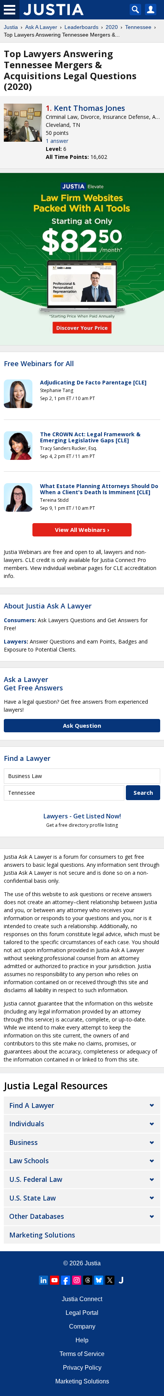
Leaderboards (81, 27)
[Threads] (87, 1280)
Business (23, 1142)
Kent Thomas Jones (89, 108)
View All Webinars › (82, 529)
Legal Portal (82, 1313)
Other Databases (36, 1216)
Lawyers (15, 641)
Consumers (19, 620)
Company (82, 1326)
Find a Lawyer (27, 758)
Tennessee (138, 27)
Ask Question (82, 725)
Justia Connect (82, 1299)
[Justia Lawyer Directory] (120, 1280)
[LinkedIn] (43, 1280)
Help (82, 1340)
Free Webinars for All (39, 364)
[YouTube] (54, 1280)
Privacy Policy (82, 1367)
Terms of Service (82, 1354)
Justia (11, 27)
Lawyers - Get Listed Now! (82, 816)
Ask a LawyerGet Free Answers (33, 683)
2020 (112, 27)
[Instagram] (76, 1280)
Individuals (26, 1123)
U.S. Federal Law (35, 1179)
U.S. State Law (32, 1197)
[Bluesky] (98, 1280)
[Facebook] (65, 1280)
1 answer (57, 140)
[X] (109, 1280)
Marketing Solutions (42, 1234)
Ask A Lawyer (41, 27)
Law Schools (29, 1160)
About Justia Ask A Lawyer (48, 605)
